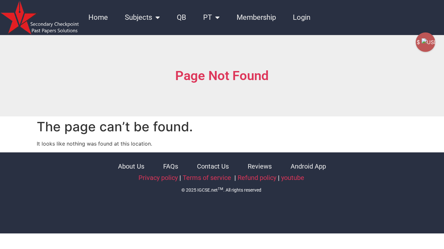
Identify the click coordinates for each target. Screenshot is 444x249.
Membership (256, 17)
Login (301, 17)
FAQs (170, 166)
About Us (131, 166)
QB (181, 17)
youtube (292, 178)
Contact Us (213, 166)
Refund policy (257, 178)
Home (98, 17)
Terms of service (208, 178)
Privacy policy (158, 178)
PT (207, 17)
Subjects (138, 17)
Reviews (260, 166)
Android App (308, 166)
